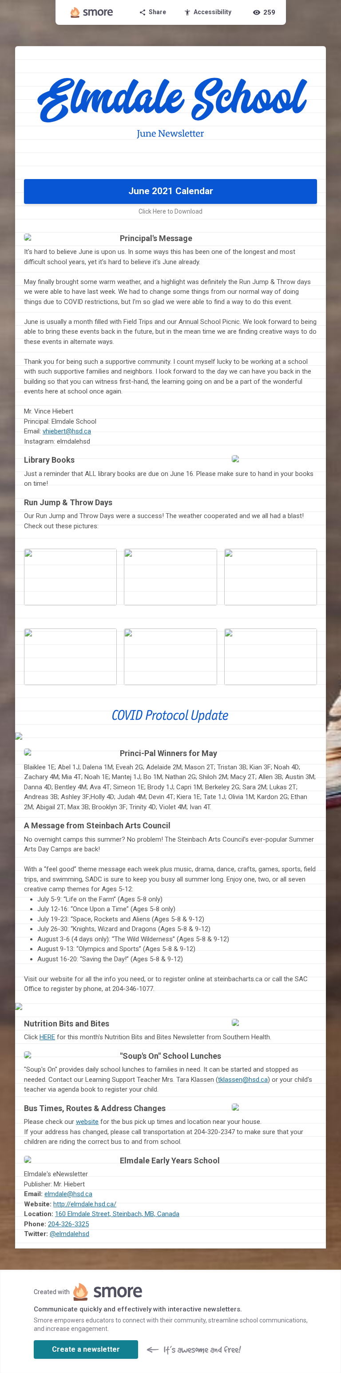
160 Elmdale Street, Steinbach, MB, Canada (117, 1214)
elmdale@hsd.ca (68, 1194)
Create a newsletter (86, 1349)
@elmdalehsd (69, 1234)
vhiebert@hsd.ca (67, 431)
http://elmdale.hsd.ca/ (84, 1204)
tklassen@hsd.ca (243, 1080)
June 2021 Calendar (170, 191)
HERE (47, 1037)
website (87, 1122)
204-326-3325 (68, 1224)
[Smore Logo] (92, 12)
